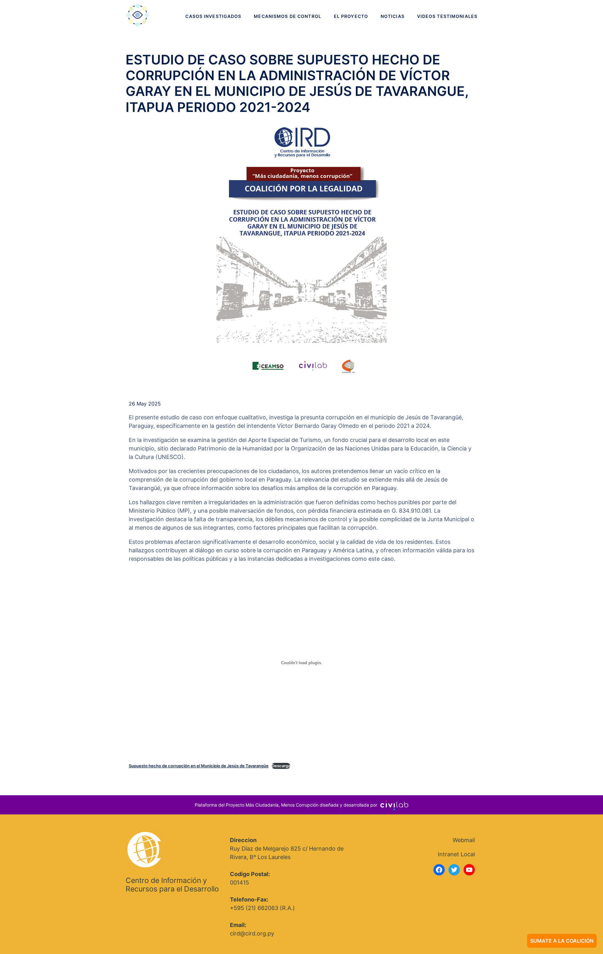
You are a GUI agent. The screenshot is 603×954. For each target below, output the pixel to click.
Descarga (281, 766)
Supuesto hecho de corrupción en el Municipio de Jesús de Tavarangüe (199, 766)
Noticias (393, 16)
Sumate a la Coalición (562, 941)
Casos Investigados (213, 16)
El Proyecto (351, 16)
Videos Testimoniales (447, 16)
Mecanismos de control (287, 16)
